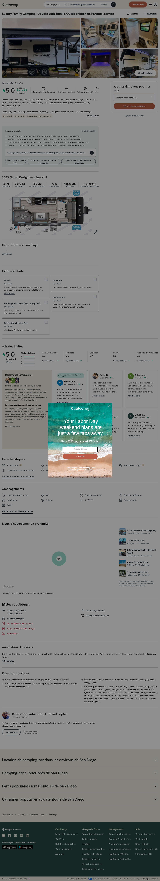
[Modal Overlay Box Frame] (80, 440)
